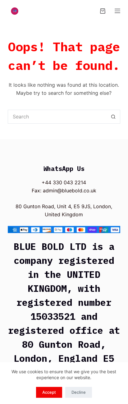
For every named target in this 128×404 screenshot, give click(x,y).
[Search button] (113, 117)
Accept (49, 392)
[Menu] (117, 11)
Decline (78, 392)
